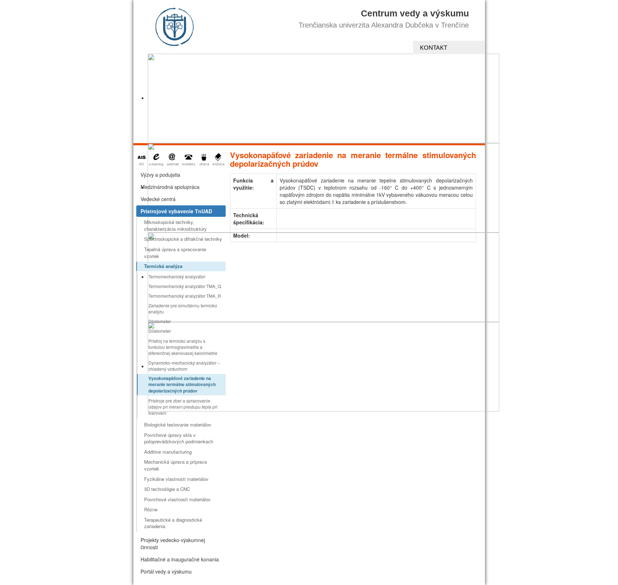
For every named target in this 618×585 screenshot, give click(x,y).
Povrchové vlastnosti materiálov (177, 499)
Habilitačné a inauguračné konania (180, 559)
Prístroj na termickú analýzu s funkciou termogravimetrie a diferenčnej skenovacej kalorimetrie (182, 347)
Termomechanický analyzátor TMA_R (184, 296)
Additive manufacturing (168, 451)
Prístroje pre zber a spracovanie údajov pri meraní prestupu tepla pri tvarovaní (182, 407)
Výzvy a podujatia (160, 174)
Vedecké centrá (158, 199)
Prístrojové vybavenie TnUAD (176, 211)
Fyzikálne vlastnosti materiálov (176, 479)
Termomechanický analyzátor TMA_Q (184, 286)
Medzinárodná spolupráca (170, 186)
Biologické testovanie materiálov (177, 424)
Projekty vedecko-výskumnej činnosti (173, 543)
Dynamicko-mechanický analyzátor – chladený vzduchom (184, 366)
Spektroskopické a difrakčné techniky (183, 238)
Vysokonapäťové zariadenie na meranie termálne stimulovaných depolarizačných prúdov (182, 384)
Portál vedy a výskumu (166, 571)
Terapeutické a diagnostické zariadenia (173, 523)
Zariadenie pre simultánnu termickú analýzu (182, 308)
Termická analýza (163, 266)
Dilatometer (159, 321)
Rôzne (150, 509)
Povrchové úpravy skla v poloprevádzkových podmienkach (178, 438)
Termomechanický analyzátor (176, 276)
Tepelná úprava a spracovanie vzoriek (175, 252)
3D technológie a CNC (167, 489)
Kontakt (433, 47)
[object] (323, 98)
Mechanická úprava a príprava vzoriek (175, 465)
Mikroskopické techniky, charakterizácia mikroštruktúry (175, 225)
